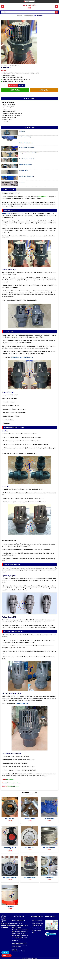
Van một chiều (38, 15)
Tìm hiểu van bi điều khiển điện (26, 176)
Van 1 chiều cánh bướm (49, 847)
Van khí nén (22, 182)
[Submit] (56, 12)
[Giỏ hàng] (56, 6)
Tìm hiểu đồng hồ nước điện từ (26, 158)
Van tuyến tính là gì (23, 170)
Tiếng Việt (27, 1)
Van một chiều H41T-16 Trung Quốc (10, 848)
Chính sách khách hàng (37, 923)
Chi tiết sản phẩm (8, 189)
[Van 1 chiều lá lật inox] (29, 807)
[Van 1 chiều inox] (49, 866)
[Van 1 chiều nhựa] (10, 807)
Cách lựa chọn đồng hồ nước (26, 142)
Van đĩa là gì (22, 131)
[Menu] (2, 6)
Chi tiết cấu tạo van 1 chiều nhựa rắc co (22, 357)
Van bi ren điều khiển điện (25, 137)
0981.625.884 (8, 923)
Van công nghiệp (28, 15)
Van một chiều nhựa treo (9, 877)
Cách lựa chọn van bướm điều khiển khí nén (29, 153)
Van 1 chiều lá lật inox (29, 818)
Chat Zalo (5, 952)
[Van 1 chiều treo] (29, 836)
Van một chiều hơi (49, 818)
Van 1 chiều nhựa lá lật (29, 877)
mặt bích (36, 645)
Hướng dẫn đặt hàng (37, 920)
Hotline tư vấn (6, 955)
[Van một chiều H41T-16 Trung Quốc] (10, 836)
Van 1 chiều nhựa (9, 818)
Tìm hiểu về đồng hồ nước (25, 164)
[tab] (8, 189)
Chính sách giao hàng (37, 925)
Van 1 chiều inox (49, 877)
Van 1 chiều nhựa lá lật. (22, 703)
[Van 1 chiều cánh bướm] (49, 836)
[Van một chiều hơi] (49, 807)
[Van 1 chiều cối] (10, 895)
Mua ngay (21, 85)
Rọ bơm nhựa (6, 213)
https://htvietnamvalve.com (18, 951)
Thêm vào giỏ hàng (12, 85)
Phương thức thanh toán (36, 931)
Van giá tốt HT (29, 6)
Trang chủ (19, 15)
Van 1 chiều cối (10, 906)
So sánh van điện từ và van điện (26, 147)
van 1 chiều (27, 766)
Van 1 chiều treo (29, 847)
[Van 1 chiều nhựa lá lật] (29, 866)
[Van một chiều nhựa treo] (10, 866)
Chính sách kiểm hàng (37, 928)
